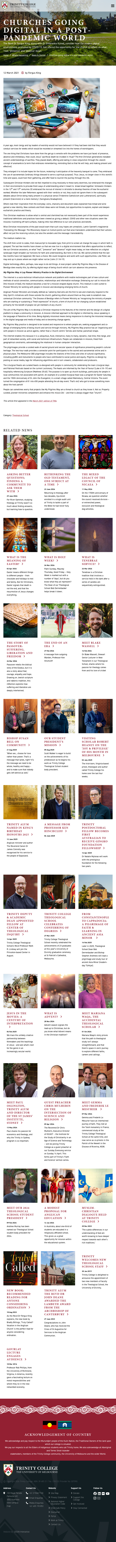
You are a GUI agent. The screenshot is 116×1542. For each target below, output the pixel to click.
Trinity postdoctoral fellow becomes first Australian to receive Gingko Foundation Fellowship (95, 836)
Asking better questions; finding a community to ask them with (19, 482)
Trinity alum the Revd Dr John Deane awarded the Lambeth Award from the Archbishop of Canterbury (57, 1302)
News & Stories (39, 55)
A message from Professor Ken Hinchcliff (57, 827)
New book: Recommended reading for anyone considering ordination (19, 1299)
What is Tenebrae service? (90, 560)
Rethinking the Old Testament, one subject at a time (57, 479)
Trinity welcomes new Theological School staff (94, 1261)
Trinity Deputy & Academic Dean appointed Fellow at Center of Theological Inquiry (20, 924)
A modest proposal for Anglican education (55, 1213)
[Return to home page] (19, 8)
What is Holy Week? (55, 559)
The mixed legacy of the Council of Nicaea (93, 479)
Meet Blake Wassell (91, 644)
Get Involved (78, 1503)
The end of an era (56, 644)
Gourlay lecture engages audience (15, 1354)
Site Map (54, 1493)
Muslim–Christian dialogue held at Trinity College (94, 1214)
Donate (76, 1493)
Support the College (78, 1498)
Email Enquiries (36, 1497)
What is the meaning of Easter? (16, 560)
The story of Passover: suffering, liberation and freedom (20, 649)
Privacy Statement (59, 1497)
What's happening (20, 55)
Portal (53, 1516)
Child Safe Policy (58, 1508)
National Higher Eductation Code (58, 1502)
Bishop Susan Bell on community (18, 741)
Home (5, 55)
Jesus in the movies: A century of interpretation (20, 1018)
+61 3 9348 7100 (36, 1493)
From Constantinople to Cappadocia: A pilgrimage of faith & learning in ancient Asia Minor (95, 926)
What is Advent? (51, 1015)
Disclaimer (55, 1512)
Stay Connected (80, 1508)
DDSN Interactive (21, 1532)
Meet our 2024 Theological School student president (20, 1213)
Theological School (20, 415)
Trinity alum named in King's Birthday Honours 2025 (20, 829)
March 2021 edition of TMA (44, 401)
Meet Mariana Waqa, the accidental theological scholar (93, 1020)
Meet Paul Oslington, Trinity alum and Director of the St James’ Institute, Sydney (20, 1112)
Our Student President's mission (55, 741)
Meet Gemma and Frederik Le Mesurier (95, 1105)
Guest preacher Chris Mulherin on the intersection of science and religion (57, 1110)
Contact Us (55, 1524)
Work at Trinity (57, 1520)
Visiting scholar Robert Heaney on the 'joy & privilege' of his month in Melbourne (95, 746)
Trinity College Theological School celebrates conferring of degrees (57, 922)
